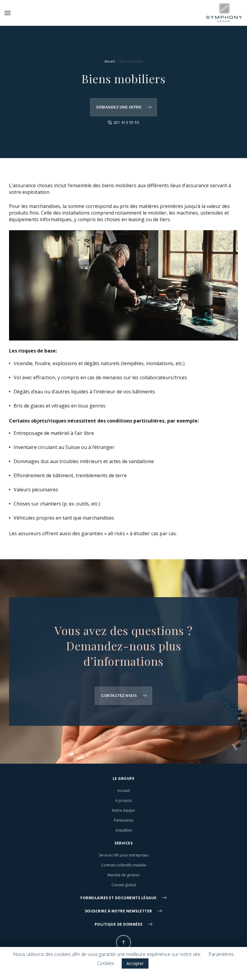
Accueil (110, 61)
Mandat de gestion (123, 875)
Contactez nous (119, 696)
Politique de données (119, 924)
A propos (123, 800)
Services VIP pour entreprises (124, 855)
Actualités (123, 830)
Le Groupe (124, 778)
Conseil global (123, 884)
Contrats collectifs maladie (123, 865)
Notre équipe (123, 810)
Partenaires (123, 820)
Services (123, 843)
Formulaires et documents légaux (119, 897)
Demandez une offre (119, 107)
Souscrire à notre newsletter (119, 911)
